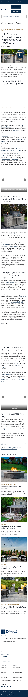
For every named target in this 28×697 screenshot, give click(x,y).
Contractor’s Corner (11, 447)
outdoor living (5, 244)
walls (15, 246)
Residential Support (17, 670)
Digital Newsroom (17, 680)
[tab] (12, 408)
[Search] (24, 16)
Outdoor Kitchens (6, 29)
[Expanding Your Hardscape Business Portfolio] (14, 516)
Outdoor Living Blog (12, 22)
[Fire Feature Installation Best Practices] (14, 476)
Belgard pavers (8, 246)
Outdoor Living (17, 29)
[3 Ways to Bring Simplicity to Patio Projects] (14, 596)
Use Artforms (16, 363)
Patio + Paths (4, 667)
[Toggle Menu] (25, 9)
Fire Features (4, 677)
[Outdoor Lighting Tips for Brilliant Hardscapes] (14, 556)
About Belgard (16, 667)
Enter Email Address (6, 645)
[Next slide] (25, 179)
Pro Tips (20, 22)
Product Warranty (17, 677)
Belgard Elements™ (19, 116)
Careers (15, 675)
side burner (5, 136)
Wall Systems (4, 672)
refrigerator (15, 159)
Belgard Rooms (10, 282)
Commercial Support (18, 672)
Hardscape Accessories (6, 680)
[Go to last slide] (3, 179)
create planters (7, 374)
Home (4, 22)
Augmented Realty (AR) (17, 302)
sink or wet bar (6, 159)
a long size (18, 365)
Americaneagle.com (15, 694)
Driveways (3, 670)
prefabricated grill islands (14, 234)
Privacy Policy (22, 692)
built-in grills (16, 130)
